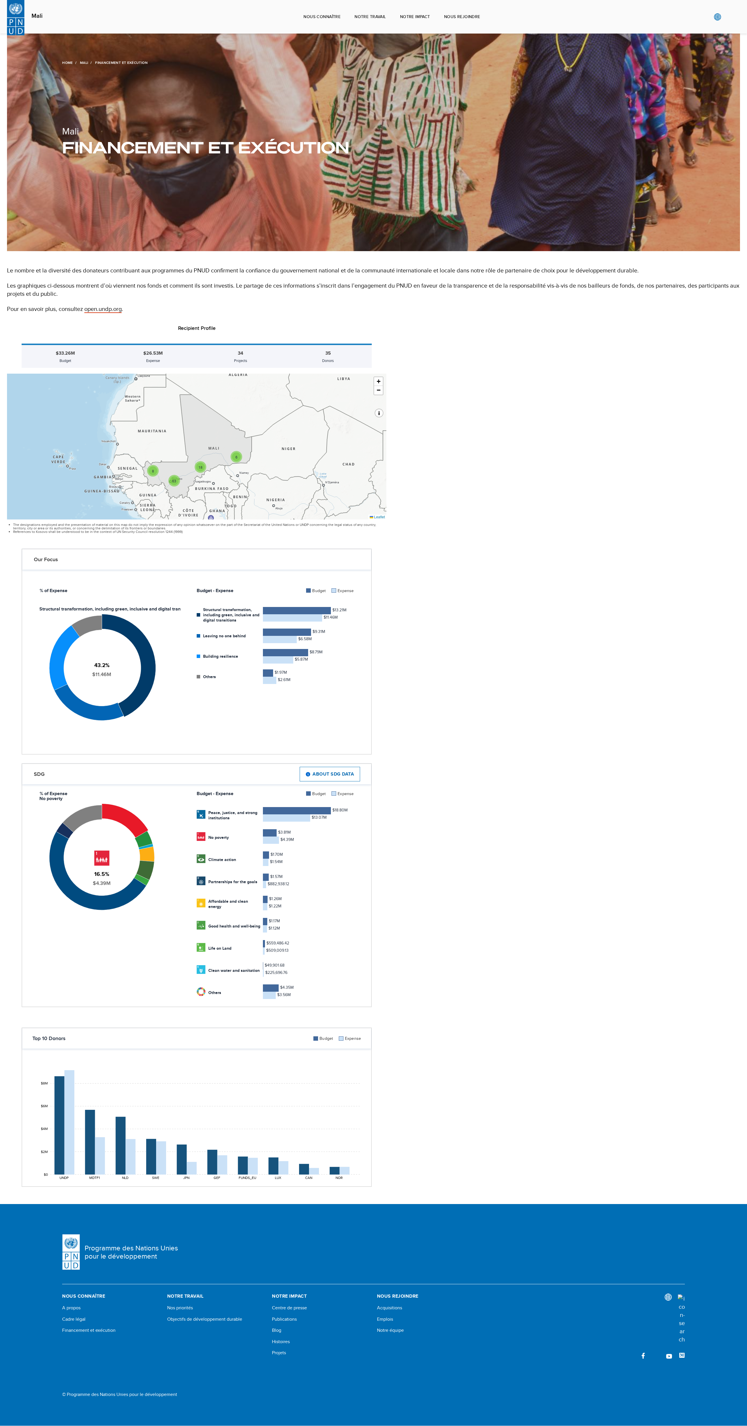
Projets (279, 1353)
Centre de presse (289, 1308)
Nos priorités (180, 1308)
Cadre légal (73, 1319)
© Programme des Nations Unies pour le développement (119, 1394)
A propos (71, 1308)
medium (682, 1356)
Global (717, 17)
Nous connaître (322, 17)
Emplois (385, 1319)
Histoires (281, 1341)
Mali (37, 16)
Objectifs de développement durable (204, 1319)
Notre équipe (390, 1330)
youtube (669, 1356)
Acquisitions (389, 1308)
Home (67, 63)
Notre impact (415, 17)
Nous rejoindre (462, 17)
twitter (656, 1356)
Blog (276, 1330)
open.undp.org (103, 309)
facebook (643, 1356)
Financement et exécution (89, 1330)
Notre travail (370, 17)
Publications (284, 1319)
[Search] (681, 1318)
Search (729, 17)
